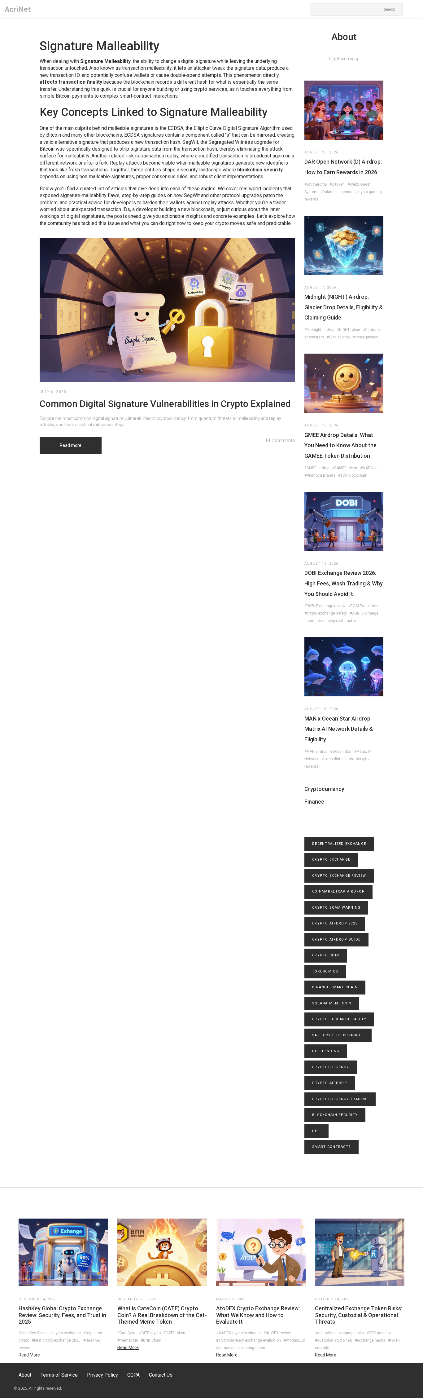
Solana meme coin (331, 1003)
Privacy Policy (102, 1375)
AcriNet (18, 9)
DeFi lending (325, 1051)
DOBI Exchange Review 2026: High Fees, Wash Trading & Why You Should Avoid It (343, 583)
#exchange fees (251, 1348)
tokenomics (325, 971)
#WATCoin (368, 468)
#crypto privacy (365, 337)
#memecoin (127, 1340)
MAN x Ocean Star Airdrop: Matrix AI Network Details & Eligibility (338, 729)
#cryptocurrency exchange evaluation (248, 1340)
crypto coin (325, 955)
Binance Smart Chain (335, 987)
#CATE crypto (149, 1333)
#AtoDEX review (277, 1333)
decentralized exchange (339, 844)
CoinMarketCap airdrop (338, 891)
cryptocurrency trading (340, 1099)
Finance (314, 801)
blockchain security (335, 1115)
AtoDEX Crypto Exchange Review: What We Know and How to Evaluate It (258, 1315)
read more (29, 1354)
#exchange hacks (370, 1340)
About (25, 1375)
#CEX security (379, 1333)
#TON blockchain (352, 475)
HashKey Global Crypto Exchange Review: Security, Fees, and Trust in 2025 (62, 1315)
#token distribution (337, 759)
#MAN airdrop (315, 751)
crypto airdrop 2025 (334, 923)
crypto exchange (331, 860)
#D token (337, 184)
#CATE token (174, 1333)
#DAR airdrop (315, 184)
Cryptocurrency (324, 789)
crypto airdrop (329, 1083)
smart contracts (331, 1147)
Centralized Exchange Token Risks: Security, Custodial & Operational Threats (358, 1315)
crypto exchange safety (339, 1019)
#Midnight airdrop (319, 330)
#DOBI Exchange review (324, 606)
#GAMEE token (344, 468)
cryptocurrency (330, 1067)
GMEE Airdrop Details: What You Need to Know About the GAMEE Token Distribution (340, 445)
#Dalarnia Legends (336, 192)
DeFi (316, 1131)
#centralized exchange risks (339, 1333)
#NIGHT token (348, 330)
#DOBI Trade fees (363, 606)
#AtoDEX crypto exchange (238, 1333)
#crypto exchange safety (325, 613)
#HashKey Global (33, 1333)
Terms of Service (59, 1375)
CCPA (133, 1375)
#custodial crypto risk (333, 1340)
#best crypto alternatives (338, 621)
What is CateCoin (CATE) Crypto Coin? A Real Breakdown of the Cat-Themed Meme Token (162, 1315)
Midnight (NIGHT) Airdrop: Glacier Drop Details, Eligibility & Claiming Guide (343, 307)
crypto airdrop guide (336, 939)
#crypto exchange (65, 1333)
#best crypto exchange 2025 (56, 1340)
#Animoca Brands (319, 475)
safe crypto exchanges (338, 1035)
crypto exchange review (339, 876)
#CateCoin (126, 1333)
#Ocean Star (340, 751)
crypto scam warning (336, 908)
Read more (70, 445)
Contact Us (160, 1375)
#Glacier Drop (338, 337)
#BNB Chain (151, 1340)
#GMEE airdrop (316, 468)
